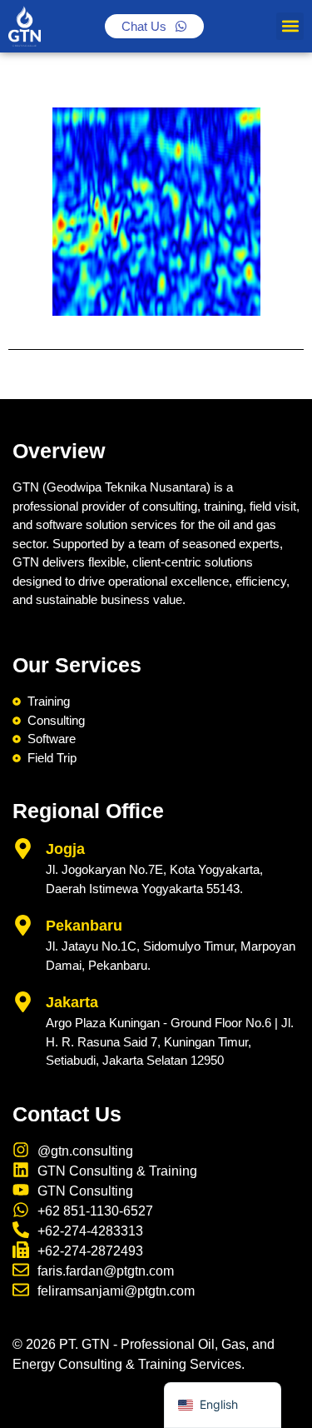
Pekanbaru (84, 925)
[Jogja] (22, 848)
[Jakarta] (22, 1001)
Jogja (65, 849)
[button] (290, 26)
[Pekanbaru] (22, 925)
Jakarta (72, 1002)
